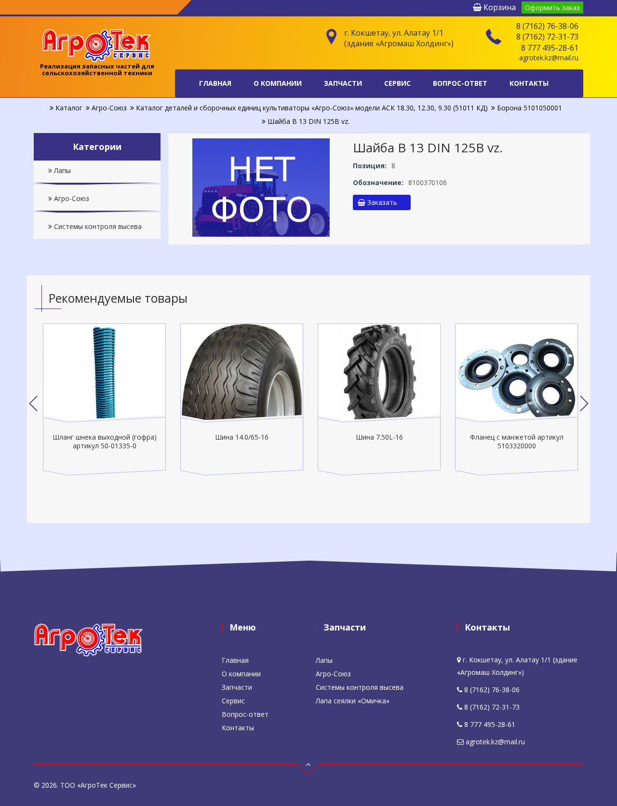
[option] (103, 399)
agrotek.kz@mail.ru (548, 57)
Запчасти (343, 83)
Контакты (529, 83)
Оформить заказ (552, 7)
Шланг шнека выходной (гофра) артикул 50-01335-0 (103, 441)
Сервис (397, 83)
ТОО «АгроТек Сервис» (98, 785)
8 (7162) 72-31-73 (547, 36)
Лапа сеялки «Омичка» (352, 700)
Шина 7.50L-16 (378, 437)
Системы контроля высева (97, 226)
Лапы (61, 170)
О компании (278, 83)
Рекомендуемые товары (118, 298)
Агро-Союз (70, 198)
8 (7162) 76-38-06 (547, 26)
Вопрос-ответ (460, 83)
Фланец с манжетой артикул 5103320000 (515, 441)
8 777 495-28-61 (549, 47)
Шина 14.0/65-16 (240, 437)
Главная (215, 83)
